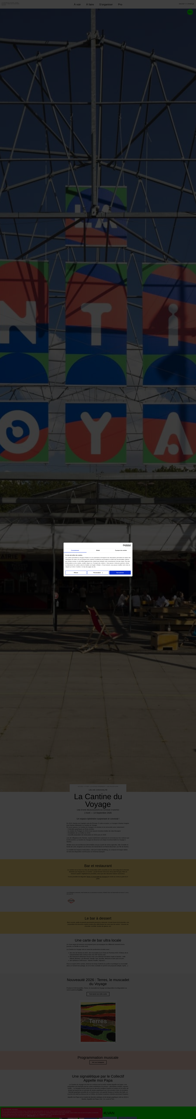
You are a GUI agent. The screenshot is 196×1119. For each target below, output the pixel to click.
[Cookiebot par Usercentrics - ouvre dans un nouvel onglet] (124, 545)
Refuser (76, 572)
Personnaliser (97, 572)
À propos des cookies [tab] (121, 550)
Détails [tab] (98, 550)
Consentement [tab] (75, 550)
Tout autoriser (120, 572)
